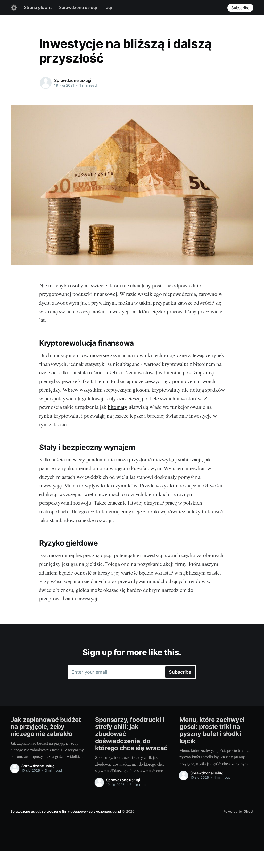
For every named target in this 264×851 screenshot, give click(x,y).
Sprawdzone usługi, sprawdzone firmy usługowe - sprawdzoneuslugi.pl (66, 811)
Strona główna (38, 7)
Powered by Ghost (238, 811)
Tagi (108, 7)
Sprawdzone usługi (78, 7)
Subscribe (240, 7)
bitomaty (117, 406)
